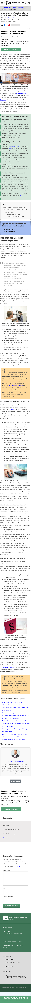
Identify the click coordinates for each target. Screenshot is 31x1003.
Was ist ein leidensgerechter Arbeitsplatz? (14, 713)
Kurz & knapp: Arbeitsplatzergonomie (14, 207)
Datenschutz (9, 966)
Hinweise (17, 866)
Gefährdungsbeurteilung (16, 385)
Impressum (8, 969)
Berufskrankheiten (21, 93)
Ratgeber (3, 100)
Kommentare (15, 25)
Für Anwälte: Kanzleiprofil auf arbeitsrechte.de (15, 721)
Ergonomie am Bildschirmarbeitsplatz (13, 213)
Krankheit (7, 931)
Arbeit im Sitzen (10, 231)
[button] (2, 25)
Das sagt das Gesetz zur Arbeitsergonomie (15, 209)
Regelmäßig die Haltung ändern (16, 216)
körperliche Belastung (9, 667)
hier (20, 195)
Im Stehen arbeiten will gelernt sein (12, 702)
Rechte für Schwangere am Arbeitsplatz (13, 740)
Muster (18, 962)
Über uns (8, 971)
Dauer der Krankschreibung (14, 933)
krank (10, 148)
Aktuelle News (9, 959)
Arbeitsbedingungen (13, 146)
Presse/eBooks (9, 962)
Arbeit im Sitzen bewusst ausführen (12, 705)
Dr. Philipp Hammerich (8, 17)
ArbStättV (12, 409)
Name (5, 888)
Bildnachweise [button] (15, 781)
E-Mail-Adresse (8, 897)
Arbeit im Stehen (10, 229)
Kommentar (7, 870)
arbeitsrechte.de (6, 7)
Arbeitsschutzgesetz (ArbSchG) (18, 7)
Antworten (6, 838)
